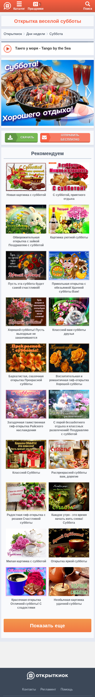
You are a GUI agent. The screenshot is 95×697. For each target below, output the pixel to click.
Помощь (67, 689)
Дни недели (35, 34)
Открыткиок (13, 34)
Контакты (29, 689)
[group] (47, 48)
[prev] (6, 93)
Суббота (56, 34)
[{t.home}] (47, 676)
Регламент (48, 689)
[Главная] (5, 6)
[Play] (7, 49)
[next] (89, 93)
